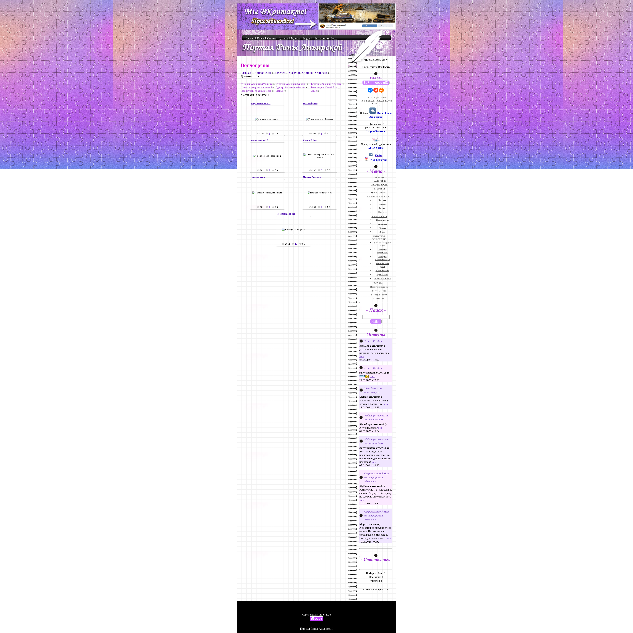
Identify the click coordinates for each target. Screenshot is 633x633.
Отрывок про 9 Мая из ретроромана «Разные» (376, 477)
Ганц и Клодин (373, 341)
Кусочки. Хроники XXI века (326, 83)
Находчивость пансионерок (373, 390)
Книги (261, 38)
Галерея (280, 72)
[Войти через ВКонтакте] (370, 90)
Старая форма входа (376, 97)
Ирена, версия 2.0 (259, 140)
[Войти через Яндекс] (375, 90)
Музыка (295, 38)
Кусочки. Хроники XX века (290, 83)
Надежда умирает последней (256, 87)
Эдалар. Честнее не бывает (290, 87)
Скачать (271, 38)
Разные (279, 90)
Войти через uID (375, 82)
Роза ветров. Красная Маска (256, 90)
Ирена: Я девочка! (286, 214)
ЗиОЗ (314, 90)
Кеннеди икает (258, 177)
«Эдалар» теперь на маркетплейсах (376, 417)
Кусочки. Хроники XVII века (307, 72)
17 (296, 244)
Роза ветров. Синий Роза (324, 87)
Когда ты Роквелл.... (261, 103)
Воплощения (262, 72)
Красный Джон (310, 103)
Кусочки (283, 38)
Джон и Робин (309, 140)
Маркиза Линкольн (312, 177)
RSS (393, 32)
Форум (306, 38)
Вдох (334, 38)
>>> (361, 356)
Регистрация (322, 38)
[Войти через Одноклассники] (381, 90)
